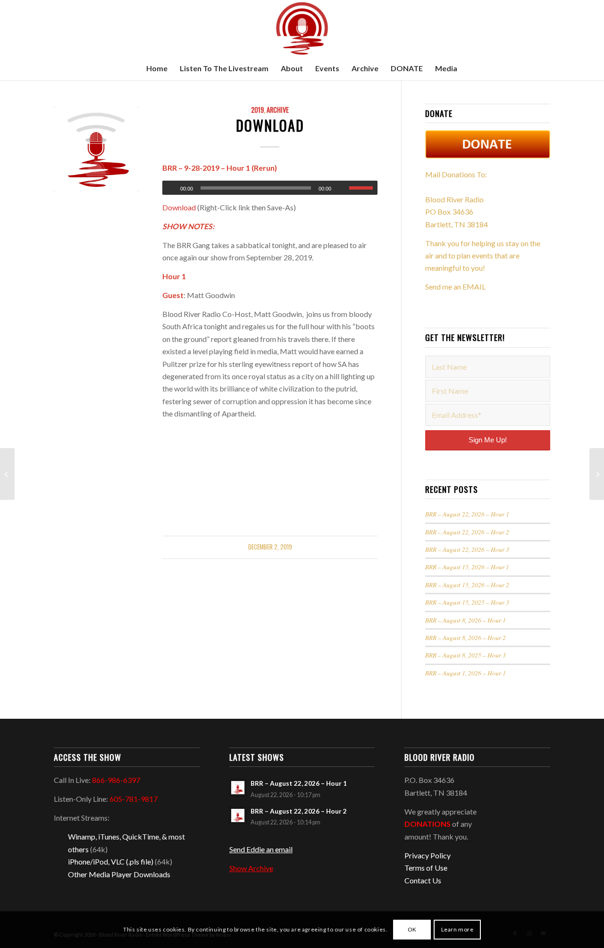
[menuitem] (157, 68)
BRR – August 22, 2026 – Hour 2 (467, 531)
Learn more (457, 929)
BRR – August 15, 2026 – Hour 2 (467, 584)
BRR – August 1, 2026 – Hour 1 (465, 672)
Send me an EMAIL (455, 286)
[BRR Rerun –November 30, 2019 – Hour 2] (7, 474)
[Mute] (341, 188)
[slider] (363, 188)
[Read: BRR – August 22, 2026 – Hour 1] (237, 787)
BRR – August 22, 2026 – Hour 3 (467, 549)
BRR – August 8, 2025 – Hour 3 (465, 654)
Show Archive (251, 868)
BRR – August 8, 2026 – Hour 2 (465, 637)
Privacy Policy (427, 855)
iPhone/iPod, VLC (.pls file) (110, 861)
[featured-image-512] (96, 149)
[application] (270, 188)
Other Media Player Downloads (119, 874)
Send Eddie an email (261, 849)
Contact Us (422, 880)
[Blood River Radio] (302, 28)
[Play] (170, 188)
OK (412, 929)
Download (270, 125)
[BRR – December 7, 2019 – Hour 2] (596, 474)
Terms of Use (425, 867)
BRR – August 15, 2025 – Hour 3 (467, 602)
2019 (257, 110)
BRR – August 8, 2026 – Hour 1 (465, 619)
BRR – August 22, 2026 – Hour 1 (467, 513)
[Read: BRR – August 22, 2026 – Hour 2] (237, 815)
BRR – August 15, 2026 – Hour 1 (467, 566)
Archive (278, 110)
